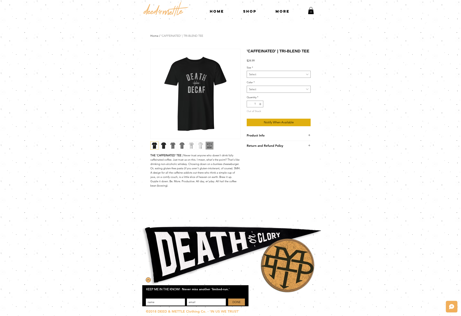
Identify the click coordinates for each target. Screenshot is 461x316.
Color (251, 82)
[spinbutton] (255, 104)
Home (154, 35)
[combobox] (279, 74)
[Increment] (260, 104)
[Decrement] (249, 104)
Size (250, 67)
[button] (311, 10)
